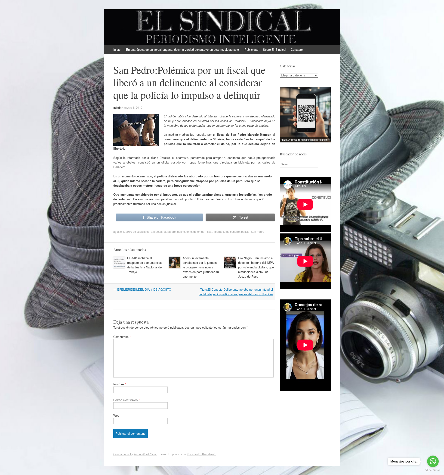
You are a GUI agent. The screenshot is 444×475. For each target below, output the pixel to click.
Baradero (170, 231)
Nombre (119, 384)
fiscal (209, 231)
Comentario (122, 336)
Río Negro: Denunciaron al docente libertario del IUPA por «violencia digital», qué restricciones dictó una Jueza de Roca (256, 267)
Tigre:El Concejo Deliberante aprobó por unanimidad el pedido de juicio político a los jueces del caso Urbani (236, 291)
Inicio (116, 49)
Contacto (297, 49)
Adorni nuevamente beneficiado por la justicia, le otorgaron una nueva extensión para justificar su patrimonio (201, 267)
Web (116, 415)
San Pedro (257, 231)
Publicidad (251, 49)
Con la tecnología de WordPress (135, 454)
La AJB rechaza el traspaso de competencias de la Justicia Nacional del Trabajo (145, 265)
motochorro (232, 231)
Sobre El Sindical (274, 49)
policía (245, 231)
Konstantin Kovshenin (201, 454)
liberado (219, 231)
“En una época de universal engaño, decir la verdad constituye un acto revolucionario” (182, 49)
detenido (198, 231)
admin (117, 107)
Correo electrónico (126, 400)
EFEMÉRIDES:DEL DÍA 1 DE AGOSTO (142, 289)
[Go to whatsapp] (433, 461)
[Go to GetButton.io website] (433, 470)
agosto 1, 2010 (132, 107)
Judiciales (143, 231)
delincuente (184, 231)
